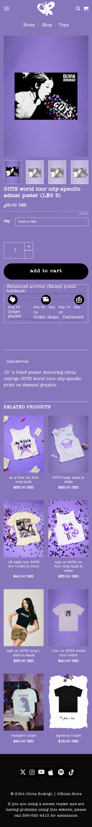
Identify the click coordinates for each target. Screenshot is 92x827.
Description (18, 361)
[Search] (78, 8)
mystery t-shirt (68, 736)
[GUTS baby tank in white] (68, 444)
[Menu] (7, 8)
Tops (64, 26)
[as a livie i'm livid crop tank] (24, 444)
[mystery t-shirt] (68, 702)
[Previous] (11, 96)
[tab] (46, 361)
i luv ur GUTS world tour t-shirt (68, 653)
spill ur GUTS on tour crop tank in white (68, 567)
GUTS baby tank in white (68, 480)
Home (29, 26)
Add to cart (46, 271)
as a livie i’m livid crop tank (23, 480)
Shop (47, 26)
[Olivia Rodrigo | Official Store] (46, 8)
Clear (83, 214)
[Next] (80, 96)
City (7, 221)
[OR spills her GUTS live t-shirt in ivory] (24, 528)
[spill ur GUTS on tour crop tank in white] (68, 528)
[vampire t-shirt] (24, 702)
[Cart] (85, 8)
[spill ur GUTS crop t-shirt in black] (24, 617)
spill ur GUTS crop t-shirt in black (23, 653)
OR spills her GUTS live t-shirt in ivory (23, 565)
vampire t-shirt (23, 736)
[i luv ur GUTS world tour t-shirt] (68, 617)
